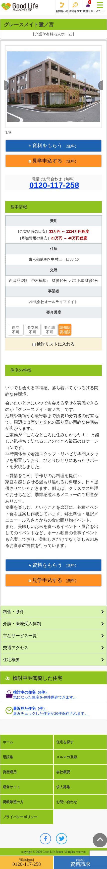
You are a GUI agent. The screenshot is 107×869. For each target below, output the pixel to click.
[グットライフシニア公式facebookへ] (45, 838)
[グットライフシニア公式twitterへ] (61, 838)
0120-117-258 (54, 185)
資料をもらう (54, 145)
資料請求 (80, 864)
